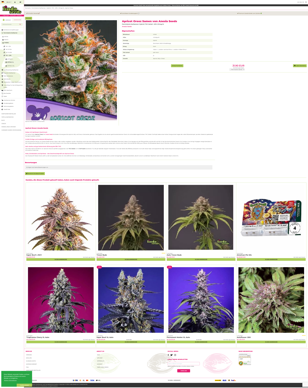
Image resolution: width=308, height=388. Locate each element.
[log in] (15, 2)
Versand (29, 355)
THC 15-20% (8, 52)
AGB (98, 355)
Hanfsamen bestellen (33, 370)
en (301, 2)
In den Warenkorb (300, 65)
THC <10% (8, 46)
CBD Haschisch (8, 90)
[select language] (3, 2)
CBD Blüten (7, 79)
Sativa (6, 36)
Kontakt (99, 364)
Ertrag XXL (10, 66)
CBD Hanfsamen (8, 76)
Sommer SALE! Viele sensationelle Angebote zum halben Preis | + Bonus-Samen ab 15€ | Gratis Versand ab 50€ (166, 5)
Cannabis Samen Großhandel (11, 130)
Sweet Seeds (240, 253)
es (298, 2)
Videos (3, 123)
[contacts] (21, 2)
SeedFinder (7, 109)
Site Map (99, 358)
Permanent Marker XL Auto (178, 337)
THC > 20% (55, 8)
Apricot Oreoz (69, 8)
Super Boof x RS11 (34, 255)
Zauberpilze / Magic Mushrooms (13, 82)
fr (303, 2)
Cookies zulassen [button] (24, 385)
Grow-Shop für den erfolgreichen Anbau (13, 86)
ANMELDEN (184, 370)
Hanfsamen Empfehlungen (11, 30)
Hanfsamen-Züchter (9, 100)
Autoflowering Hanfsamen (11, 70)
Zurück (29, 18)
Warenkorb (17, 19)
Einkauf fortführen (177, 65)
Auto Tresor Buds (174, 255)
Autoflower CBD (244, 337)
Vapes (5, 96)
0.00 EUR (7, 20)
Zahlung (29, 358)
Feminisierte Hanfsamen (38, 8)
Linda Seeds (99, 253)
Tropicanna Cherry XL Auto (37, 337)
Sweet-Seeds (29, 253)
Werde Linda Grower (8, 126)
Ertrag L (10, 59)
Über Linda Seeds (102, 367)
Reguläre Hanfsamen (9, 73)
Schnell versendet (174, 380)
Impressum (100, 361)
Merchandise (7, 93)
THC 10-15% (8, 49)
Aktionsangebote (8, 106)
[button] (9, 385)
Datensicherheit (31, 364)
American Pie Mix (244, 255)
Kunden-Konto (31, 361)
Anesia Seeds (127, 26)
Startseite (27, 8)
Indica (6, 39)
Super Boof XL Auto (105, 337)
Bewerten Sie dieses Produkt (35, 173)
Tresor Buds (102, 255)
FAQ (27, 367)
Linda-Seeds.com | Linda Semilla (78, 384)
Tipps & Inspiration (7, 117)
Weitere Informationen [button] (10, 380)
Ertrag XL (61, 8)
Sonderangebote (8, 103)
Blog (3, 120)
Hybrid (48, 8)
